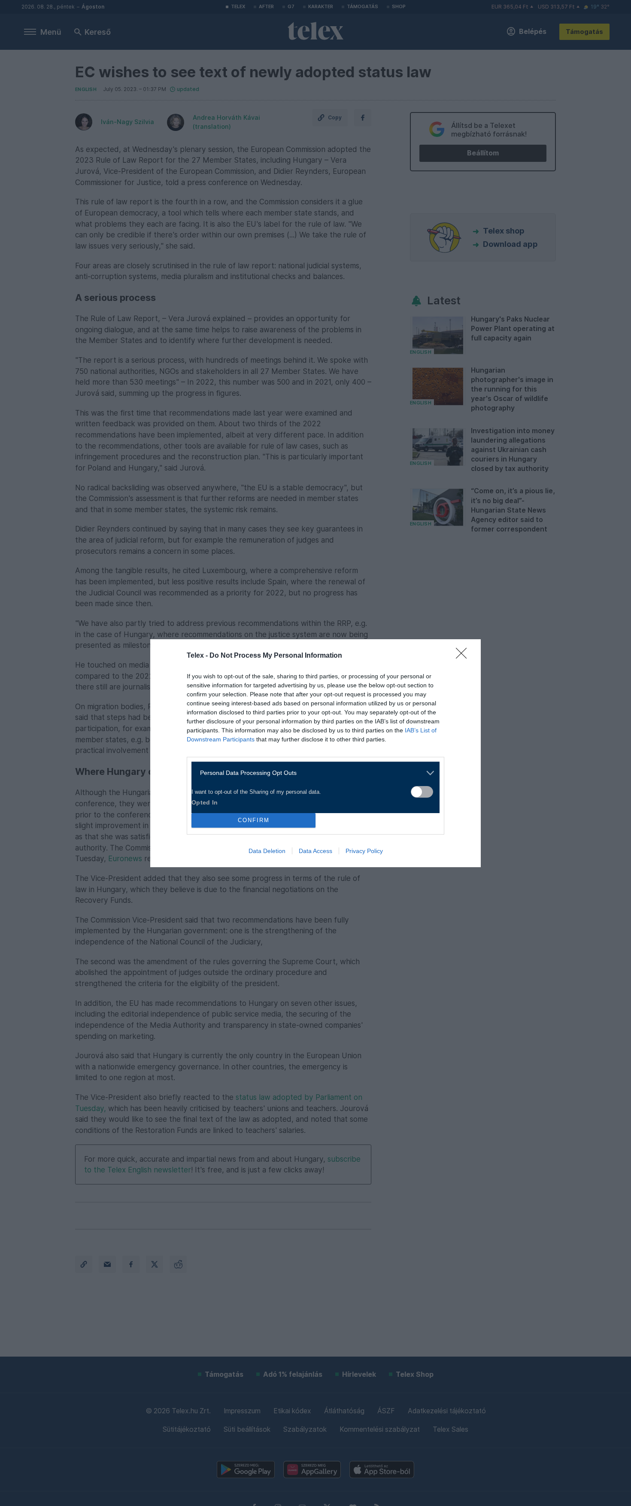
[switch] (422, 792)
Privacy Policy (364, 850)
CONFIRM (254, 820)
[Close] (464, 656)
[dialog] (315, 753)
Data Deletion (267, 850)
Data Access (315, 850)
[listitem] (312, 772)
